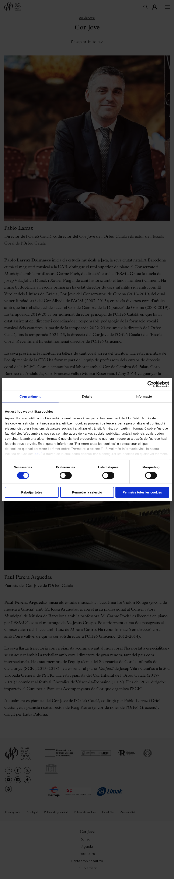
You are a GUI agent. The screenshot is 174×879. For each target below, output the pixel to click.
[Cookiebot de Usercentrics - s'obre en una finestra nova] (150, 384)
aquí (38, 453)
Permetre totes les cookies (142, 492)
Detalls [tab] (87, 396)
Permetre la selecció (87, 492)
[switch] (66, 475)
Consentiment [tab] (30, 396)
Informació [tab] (144, 396)
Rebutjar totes (31, 492)
